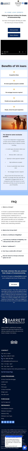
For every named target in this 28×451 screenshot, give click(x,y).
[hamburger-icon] (25, 3)
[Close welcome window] (13, 436)
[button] (25, 447)
